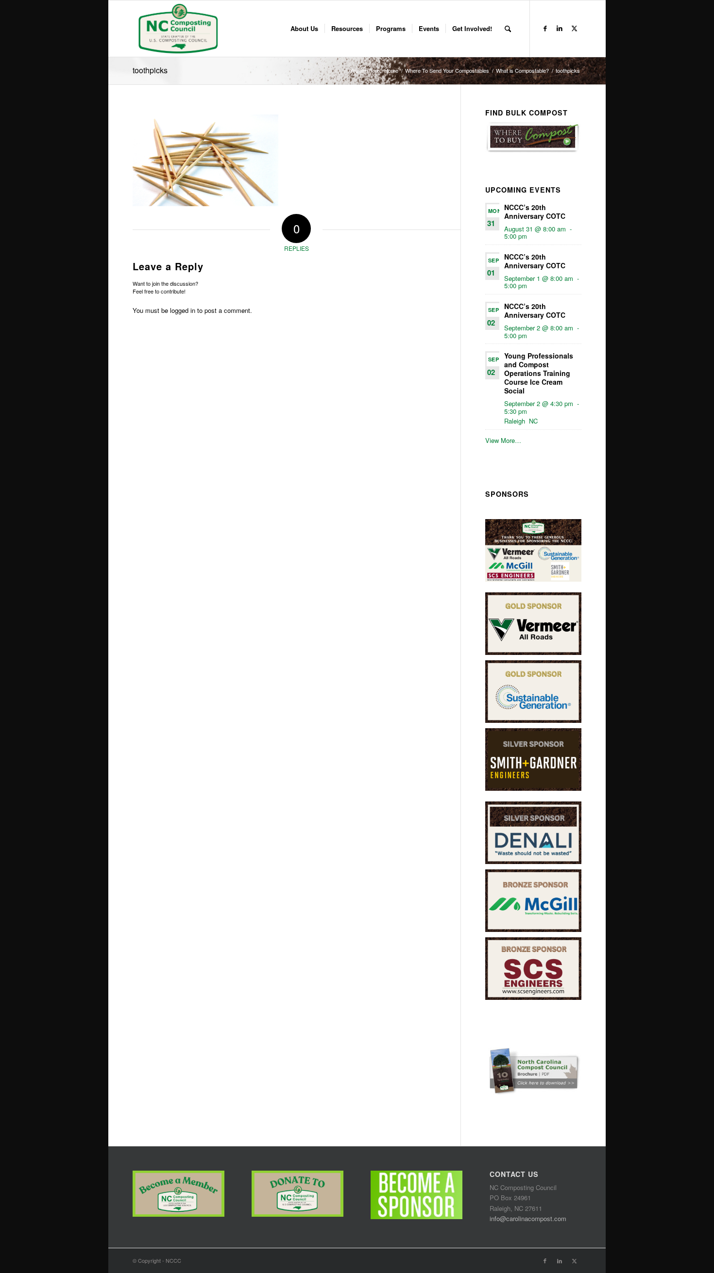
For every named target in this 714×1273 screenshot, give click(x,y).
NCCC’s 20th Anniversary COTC (534, 211)
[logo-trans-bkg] (177, 28)
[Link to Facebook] (545, 28)
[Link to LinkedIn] (559, 28)
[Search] (507, 28)
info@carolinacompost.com (528, 1218)
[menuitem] (304, 28)
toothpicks (150, 70)
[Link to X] (574, 28)
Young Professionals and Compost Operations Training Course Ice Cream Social (538, 373)
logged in (182, 310)
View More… (503, 440)
